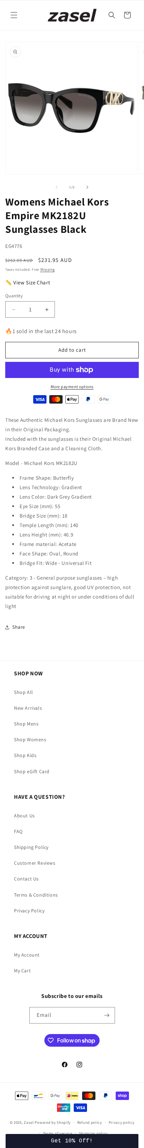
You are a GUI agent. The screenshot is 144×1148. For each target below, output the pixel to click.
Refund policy (89, 1122)
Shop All (23, 692)
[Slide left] (56, 187)
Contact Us (26, 879)
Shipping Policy (31, 847)
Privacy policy (122, 1122)
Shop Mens (26, 724)
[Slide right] (87, 187)
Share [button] (18, 627)
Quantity (14, 296)
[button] (14, 15)
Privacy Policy (29, 910)
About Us (24, 815)
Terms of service (57, 1133)
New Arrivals (28, 708)
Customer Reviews (35, 863)
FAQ (18, 831)
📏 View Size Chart (27, 282)
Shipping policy (93, 1133)
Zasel (29, 1122)
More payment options (72, 386)
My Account (27, 955)
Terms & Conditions (36, 895)
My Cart (22, 970)
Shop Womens (30, 739)
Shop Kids (25, 755)
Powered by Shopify (53, 1122)
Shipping (47, 269)
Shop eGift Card (32, 771)
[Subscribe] (107, 1015)
